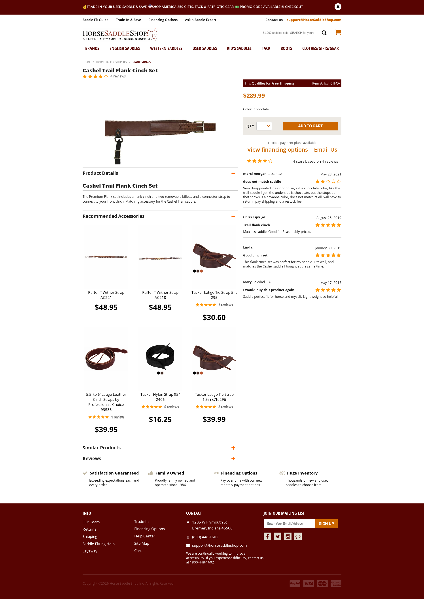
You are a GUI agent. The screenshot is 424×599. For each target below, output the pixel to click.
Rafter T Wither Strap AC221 (106, 295)
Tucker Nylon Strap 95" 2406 (160, 397)
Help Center (144, 536)
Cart (138, 550)
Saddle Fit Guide (95, 19)
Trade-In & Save (128, 19)
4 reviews (118, 76)
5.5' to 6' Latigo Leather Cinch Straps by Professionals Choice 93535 (106, 402)
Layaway (90, 551)
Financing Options (163, 19)
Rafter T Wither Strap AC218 (160, 295)
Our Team (91, 521)
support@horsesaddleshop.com (219, 545)
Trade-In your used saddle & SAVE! (117, 6)
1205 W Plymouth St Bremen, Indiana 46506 (212, 525)
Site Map (141, 543)
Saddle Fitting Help (99, 543)
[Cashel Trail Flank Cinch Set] (160, 163)
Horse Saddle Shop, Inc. (120, 35)
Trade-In (141, 521)
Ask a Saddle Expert (200, 19)
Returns (89, 529)
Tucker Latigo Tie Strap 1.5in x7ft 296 (214, 397)
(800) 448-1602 (205, 536)
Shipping (90, 536)
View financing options (277, 149)
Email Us (325, 149)
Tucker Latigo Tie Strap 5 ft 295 (214, 295)
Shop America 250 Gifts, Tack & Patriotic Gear (193, 6)
